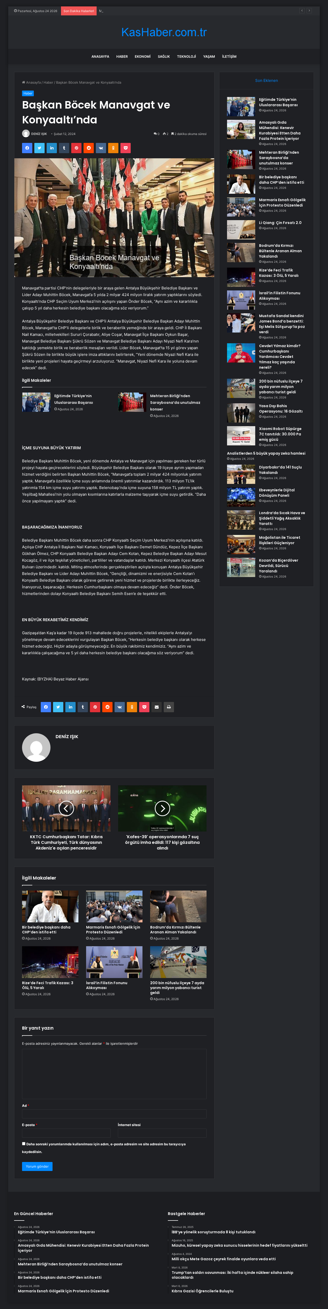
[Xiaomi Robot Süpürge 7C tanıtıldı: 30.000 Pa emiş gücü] (241, 435)
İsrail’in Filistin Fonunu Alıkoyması (106, 985)
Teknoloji (186, 56)
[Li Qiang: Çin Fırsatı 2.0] (241, 229)
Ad (25, 1105)
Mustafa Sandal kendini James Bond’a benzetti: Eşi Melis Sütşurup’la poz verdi (282, 324)
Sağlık (164, 56)
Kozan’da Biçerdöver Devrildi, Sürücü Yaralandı (278, 566)
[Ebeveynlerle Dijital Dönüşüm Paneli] (241, 497)
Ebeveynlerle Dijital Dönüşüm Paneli (277, 492)
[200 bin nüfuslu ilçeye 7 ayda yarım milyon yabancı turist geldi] (178, 962)
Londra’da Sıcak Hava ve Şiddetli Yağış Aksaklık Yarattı (282, 518)
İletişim (229, 56)
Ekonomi (143, 56)
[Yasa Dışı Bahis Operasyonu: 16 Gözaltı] (241, 413)
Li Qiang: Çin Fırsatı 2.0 (280, 222)
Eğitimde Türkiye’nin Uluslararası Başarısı (278, 102)
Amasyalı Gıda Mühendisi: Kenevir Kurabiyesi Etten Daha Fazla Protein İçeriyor (280, 130)
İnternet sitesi (129, 1125)
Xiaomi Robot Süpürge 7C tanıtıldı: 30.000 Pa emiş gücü (280, 434)
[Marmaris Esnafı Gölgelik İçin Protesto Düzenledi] (114, 906)
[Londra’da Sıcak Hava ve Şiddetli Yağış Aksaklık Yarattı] (241, 520)
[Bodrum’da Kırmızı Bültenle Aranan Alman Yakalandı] (178, 906)
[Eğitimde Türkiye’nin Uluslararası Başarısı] (36, 402)
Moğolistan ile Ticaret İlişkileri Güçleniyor (279, 540)
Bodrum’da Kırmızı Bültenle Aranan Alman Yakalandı (175, 930)
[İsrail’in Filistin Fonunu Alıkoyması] (114, 962)
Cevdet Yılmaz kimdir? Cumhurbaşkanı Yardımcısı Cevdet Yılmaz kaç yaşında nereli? (280, 356)
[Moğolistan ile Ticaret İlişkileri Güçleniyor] (241, 544)
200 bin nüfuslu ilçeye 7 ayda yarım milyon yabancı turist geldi (177, 987)
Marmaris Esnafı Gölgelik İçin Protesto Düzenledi (113, 930)
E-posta (29, 1125)
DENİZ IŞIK (39, 134)
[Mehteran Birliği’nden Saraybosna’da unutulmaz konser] (132, 402)
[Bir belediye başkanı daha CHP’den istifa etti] (50, 906)
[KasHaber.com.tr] (164, 32)
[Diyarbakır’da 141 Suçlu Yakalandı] (241, 474)
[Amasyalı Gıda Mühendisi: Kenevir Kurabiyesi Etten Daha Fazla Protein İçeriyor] (241, 129)
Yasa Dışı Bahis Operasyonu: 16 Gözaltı (281, 408)
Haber (122, 56)
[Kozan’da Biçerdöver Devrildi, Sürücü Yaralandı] (241, 567)
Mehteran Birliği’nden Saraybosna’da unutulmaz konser (142, 11)
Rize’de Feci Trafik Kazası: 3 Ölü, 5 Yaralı (47, 985)
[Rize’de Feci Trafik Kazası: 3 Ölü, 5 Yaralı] (50, 962)
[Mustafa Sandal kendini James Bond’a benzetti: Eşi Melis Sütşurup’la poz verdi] (241, 323)
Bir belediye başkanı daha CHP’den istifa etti (46, 930)
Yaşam (209, 56)
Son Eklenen (266, 80)
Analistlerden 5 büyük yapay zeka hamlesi (266, 453)
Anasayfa (100, 56)
